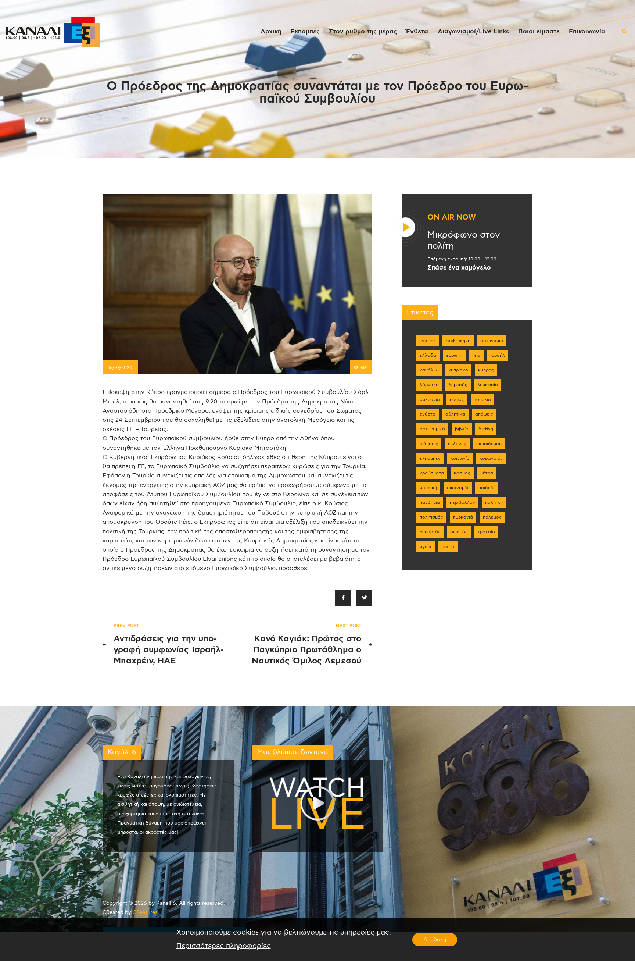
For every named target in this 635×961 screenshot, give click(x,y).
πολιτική (494, 502)
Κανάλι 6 (429, 370)
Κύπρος (486, 370)
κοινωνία (460, 458)
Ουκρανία (430, 399)
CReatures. (146, 912)
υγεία (425, 546)
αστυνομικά (432, 429)
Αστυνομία (491, 340)
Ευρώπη (454, 355)
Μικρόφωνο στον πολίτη (463, 240)
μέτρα (486, 473)
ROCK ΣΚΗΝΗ (458, 340)
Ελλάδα (428, 355)
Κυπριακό (458, 370)
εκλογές (457, 443)
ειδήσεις (429, 443)
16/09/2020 (120, 367)
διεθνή (485, 429)
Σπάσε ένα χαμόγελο (459, 268)
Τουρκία (482, 399)
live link (428, 340)
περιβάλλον (462, 502)
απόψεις (484, 414)
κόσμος (462, 473)
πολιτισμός (431, 517)
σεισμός (459, 532)
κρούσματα (432, 473)
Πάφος (457, 399)
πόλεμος (492, 517)
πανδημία (430, 502)
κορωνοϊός (491, 458)
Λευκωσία (487, 384)
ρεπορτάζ (430, 532)
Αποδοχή (434, 939)
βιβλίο (462, 429)
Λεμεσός (458, 384)
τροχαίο (486, 532)
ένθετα (427, 414)
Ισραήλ (497, 355)
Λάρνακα (429, 384)
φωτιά (447, 546)
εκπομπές (430, 458)
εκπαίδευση (489, 443)
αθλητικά (455, 414)
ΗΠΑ (476, 355)
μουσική (428, 487)
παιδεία (486, 487)
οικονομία (458, 487)
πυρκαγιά (463, 517)
